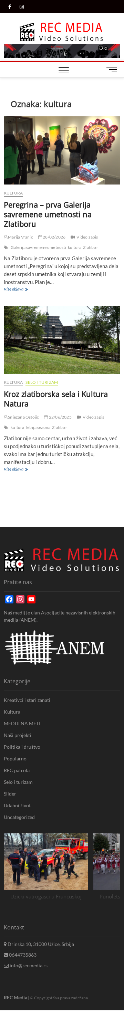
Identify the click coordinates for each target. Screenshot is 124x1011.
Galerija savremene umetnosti (38, 247)
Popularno (15, 758)
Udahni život (17, 805)
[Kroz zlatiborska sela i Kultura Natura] (62, 340)
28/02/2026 (53, 237)
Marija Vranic (20, 237)
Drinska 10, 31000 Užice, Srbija (40, 944)
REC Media (15, 997)
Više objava (15, 289)
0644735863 (22, 955)
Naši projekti (17, 735)
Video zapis (87, 237)
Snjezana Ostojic (23, 417)
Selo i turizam (41, 382)
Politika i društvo (22, 747)
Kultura (13, 193)
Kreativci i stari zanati (27, 700)
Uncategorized (19, 817)
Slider (10, 794)
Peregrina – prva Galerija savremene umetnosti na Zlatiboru (48, 214)
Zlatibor (90, 247)
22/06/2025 (59, 417)
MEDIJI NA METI (22, 723)
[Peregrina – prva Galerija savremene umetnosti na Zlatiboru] (62, 150)
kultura (74, 247)
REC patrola (17, 770)
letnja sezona (38, 427)
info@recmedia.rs (28, 965)
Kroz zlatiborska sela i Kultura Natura (56, 399)
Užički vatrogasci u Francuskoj (46, 896)
